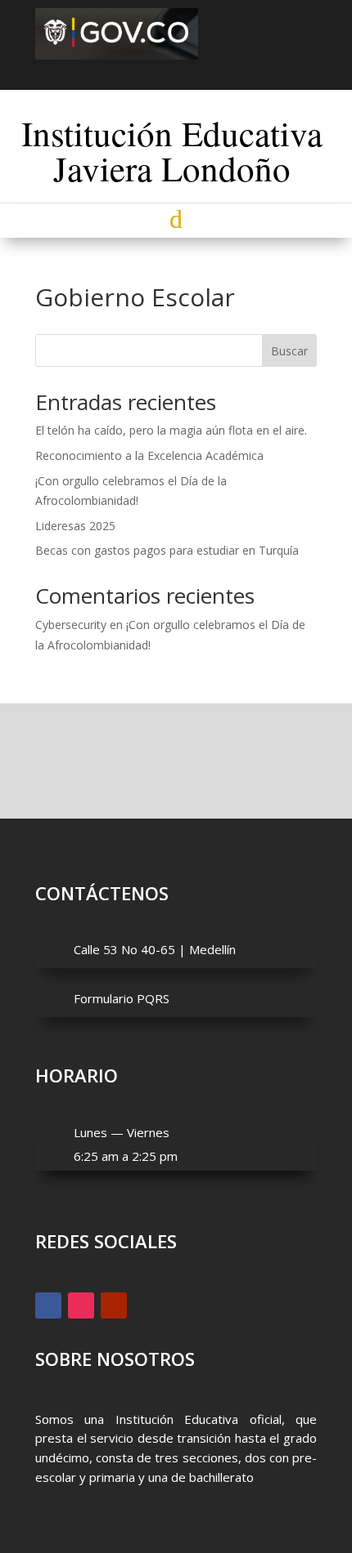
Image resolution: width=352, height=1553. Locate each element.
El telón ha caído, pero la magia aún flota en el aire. (171, 430)
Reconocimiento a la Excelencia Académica (149, 455)
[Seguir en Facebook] (146, 71)
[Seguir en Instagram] (176, 71)
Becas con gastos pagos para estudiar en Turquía (167, 550)
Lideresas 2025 (75, 525)
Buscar (289, 351)
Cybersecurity (70, 624)
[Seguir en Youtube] (205, 71)
